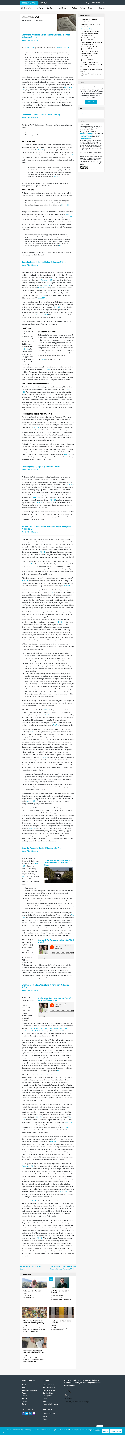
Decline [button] (105, 1431)
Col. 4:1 (65, 1127)
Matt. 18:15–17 (32, 801)
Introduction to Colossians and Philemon (91, 22)
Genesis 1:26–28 (63, 47)
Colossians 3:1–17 (28, 564)
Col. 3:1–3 (36, 427)
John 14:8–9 (42, 298)
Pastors (82, 8)
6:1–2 (36, 1031)
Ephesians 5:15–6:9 (47, 1028)
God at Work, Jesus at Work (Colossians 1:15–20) (41, 114)
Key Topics (39, 8)
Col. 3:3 (67, 454)
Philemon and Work (85, 67)
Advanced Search (27, 1409)
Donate (98, 2)
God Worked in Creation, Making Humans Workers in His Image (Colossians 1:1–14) (90, 33)
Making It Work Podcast (50, 1404)
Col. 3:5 (25, 580)
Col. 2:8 (70, 484)
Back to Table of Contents (30, 40)
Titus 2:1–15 (43, 1031)
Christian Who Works (49, 1414)
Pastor (45, 1416)
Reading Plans (47, 1396)
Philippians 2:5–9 (42, 315)
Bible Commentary (26, 8)
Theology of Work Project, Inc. (87, 133)
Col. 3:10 (48, 715)
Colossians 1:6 (29, 47)
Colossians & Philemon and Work (89, 19)
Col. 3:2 (42, 552)
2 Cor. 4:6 (41, 288)
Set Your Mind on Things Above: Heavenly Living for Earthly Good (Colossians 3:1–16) (90, 53)
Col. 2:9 (47, 285)
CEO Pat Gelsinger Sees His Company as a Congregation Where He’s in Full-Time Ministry (57, 862)
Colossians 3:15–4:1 (61, 1028)
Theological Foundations (29, 1390)
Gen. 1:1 (41, 150)
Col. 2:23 (36, 497)
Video (45, 1399)
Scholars (90, 8)
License (24, 1396)
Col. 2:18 (52, 500)
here (43, 359)
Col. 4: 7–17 (44, 757)
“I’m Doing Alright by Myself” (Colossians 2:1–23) (41, 466)
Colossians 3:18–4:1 (44, 1075)
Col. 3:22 (38, 1117)
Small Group (62, 8)
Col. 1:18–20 (67, 217)
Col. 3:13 (47, 369)
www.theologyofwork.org (86, 138)
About (93, 2)
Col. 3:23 (68, 1122)
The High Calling (48, 1393)
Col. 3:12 (56, 725)
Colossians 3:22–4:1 (29, 1201)
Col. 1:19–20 (65, 205)
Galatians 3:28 (34, 1028)
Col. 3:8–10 (60, 622)
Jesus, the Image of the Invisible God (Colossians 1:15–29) (44, 262)
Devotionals (50, 8)
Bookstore (25, 1399)
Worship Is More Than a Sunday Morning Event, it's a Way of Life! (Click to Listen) (55, 999)
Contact (24, 1401)
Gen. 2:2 (70, 155)
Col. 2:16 (39, 502)
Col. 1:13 (25, 349)
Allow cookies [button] (116, 1431)
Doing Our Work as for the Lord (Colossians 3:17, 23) (42, 848)
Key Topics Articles (49, 1388)
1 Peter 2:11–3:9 (57, 1031)
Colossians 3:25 (27, 1166)
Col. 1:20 (52, 394)
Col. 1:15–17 (58, 176)
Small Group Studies (49, 1390)
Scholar (45, 1419)
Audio (44, 1401)
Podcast (101, 8)
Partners (24, 1393)
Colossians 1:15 (46, 280)
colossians (84, 113)
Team (23, 1388)
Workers (74, 8)
